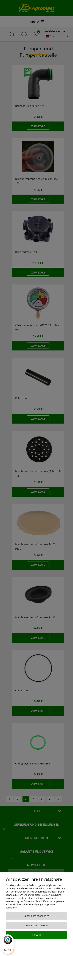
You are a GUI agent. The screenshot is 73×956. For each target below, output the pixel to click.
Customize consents (36, 925)
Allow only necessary (36, 915)
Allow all (36, 934)
